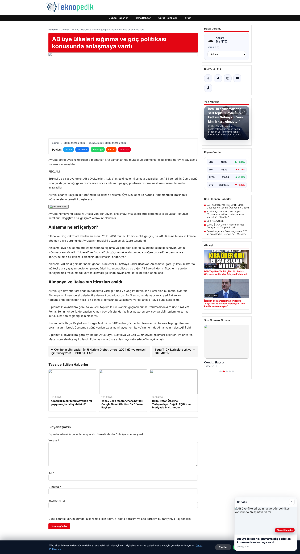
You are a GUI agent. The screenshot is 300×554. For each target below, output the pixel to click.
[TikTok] (208, 88)
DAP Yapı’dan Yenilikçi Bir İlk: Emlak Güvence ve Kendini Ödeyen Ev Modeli (228, 206)
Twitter (68, 149)
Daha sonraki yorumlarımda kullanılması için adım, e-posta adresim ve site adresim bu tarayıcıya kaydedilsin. (119, 518)
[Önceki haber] (236, 112)
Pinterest (124, 149)
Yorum (53, 440)
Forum (187, 17)
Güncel (65, 29)
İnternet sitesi (57, 500)
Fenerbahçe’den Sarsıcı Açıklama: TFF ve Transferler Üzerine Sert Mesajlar (227, 232)
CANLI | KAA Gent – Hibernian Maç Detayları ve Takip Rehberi (225, 226)
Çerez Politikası (167, 17)
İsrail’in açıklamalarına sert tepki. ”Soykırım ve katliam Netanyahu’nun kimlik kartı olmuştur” (226, 214)
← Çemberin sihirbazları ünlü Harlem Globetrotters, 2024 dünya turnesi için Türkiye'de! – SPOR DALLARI (98, 351)
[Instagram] (228, 78)
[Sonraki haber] (244, 112)
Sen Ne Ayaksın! (215, 220)
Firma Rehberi (143, 17)
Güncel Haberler (118, 17)
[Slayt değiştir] (220, 371)
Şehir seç (213, 47)
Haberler (53, 29)
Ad (51, 473)
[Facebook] (208, 78)
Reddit (111, 149)
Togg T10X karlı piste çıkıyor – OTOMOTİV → (175, 351)
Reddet (223, 547)
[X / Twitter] (218, 78)
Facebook (82, 149)
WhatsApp (98, 149)
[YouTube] (237, 78)
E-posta (54, 487)
